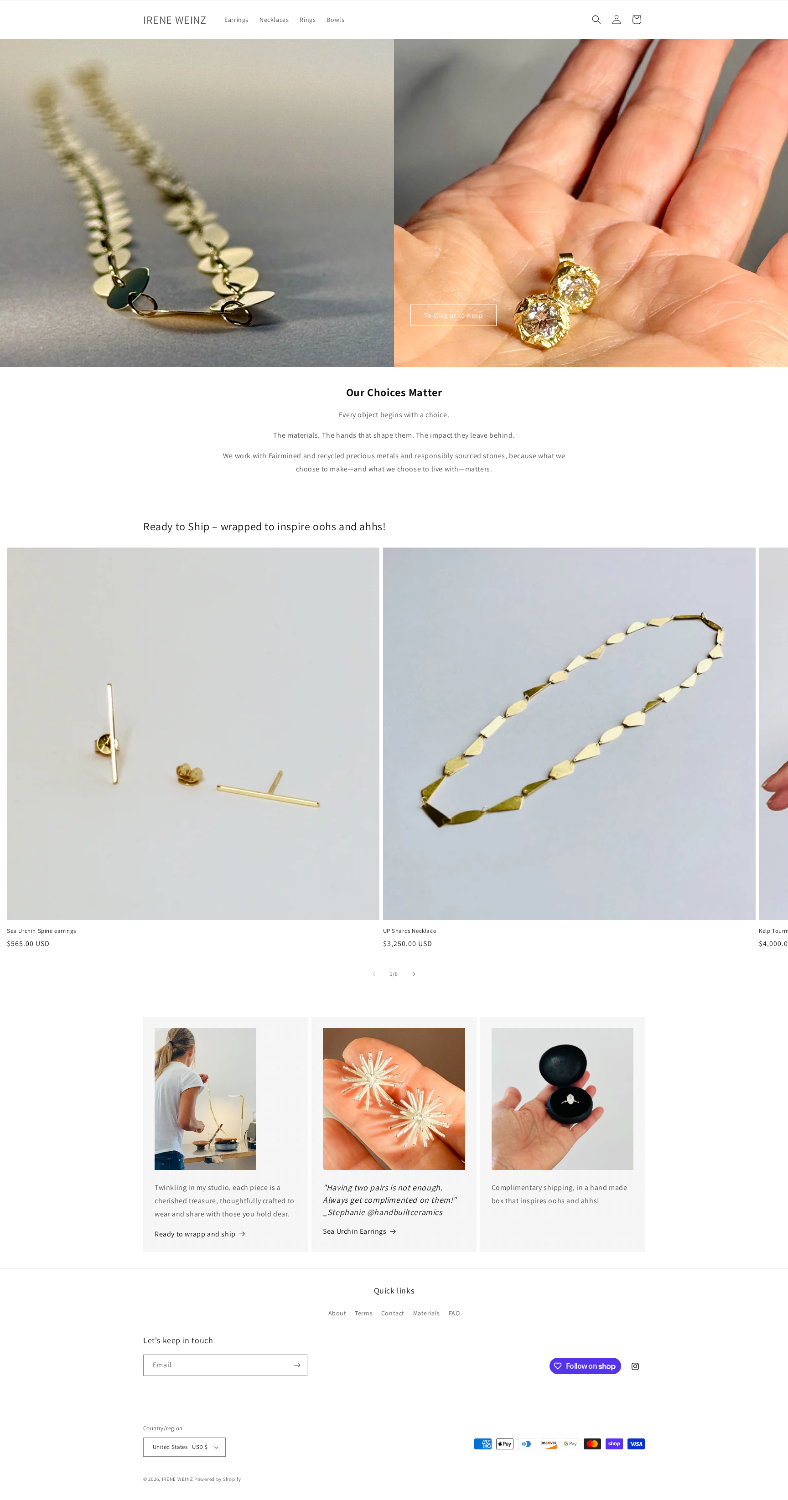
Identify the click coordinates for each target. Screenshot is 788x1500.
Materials (426, 1313)
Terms (364, 1313)
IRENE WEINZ (177, 1479)
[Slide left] (374, 974)
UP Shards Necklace (409, 931)
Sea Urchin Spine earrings (41, 931)
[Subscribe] (297, 1365)
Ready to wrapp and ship (195, 1234)
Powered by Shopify (217, 1479)
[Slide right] (414, 974)
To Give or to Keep (453, 315)
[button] (596, 20)
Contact (392, 1313)
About (337, 1313)
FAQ (454, 1313)
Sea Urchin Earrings (354, 1231)
